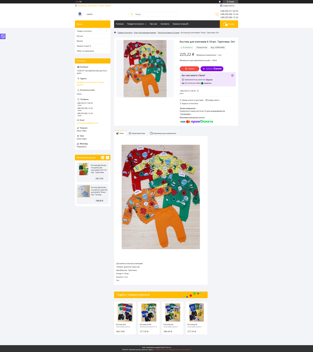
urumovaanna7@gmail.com (87, 123)
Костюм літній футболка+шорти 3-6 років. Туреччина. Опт (148, 326)
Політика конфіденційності (182, 350)
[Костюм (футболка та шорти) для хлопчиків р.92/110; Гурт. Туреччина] (84, 169)
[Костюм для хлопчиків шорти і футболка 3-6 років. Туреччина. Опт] (125, 312)
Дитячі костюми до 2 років (168, 33)
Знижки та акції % (84, 46)
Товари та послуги (135, 24)
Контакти (165, 24)
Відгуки (80, 41)
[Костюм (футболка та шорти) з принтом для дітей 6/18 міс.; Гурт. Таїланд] (84, 191)
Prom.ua (168, 347)
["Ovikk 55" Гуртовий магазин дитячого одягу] (80, 14)
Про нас (153, 24)
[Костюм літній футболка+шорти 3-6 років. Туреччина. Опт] (149, 312)
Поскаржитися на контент (163, 350)
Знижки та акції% (181, 24)
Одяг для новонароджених (145, 33)
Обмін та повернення (85, 51)
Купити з (209, 69)
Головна (119, 24)
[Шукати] (132, 14)
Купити (191, 69)
